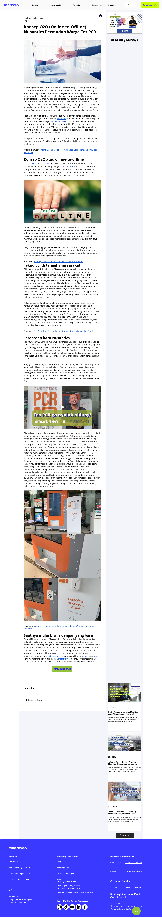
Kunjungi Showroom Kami (125, 894)
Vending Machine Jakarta (67, 881)
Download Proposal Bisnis (68, 888)
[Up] (136, 911)
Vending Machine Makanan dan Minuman (75, 892)
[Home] (101, 15)
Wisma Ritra (116, 903)
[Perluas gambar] (62, 512)
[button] (35, 5)
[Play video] (62, 407)
